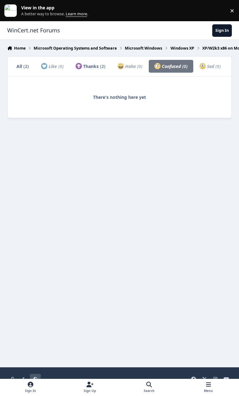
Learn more (12, 11)
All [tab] (22, 66)
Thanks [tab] (93, 66)
